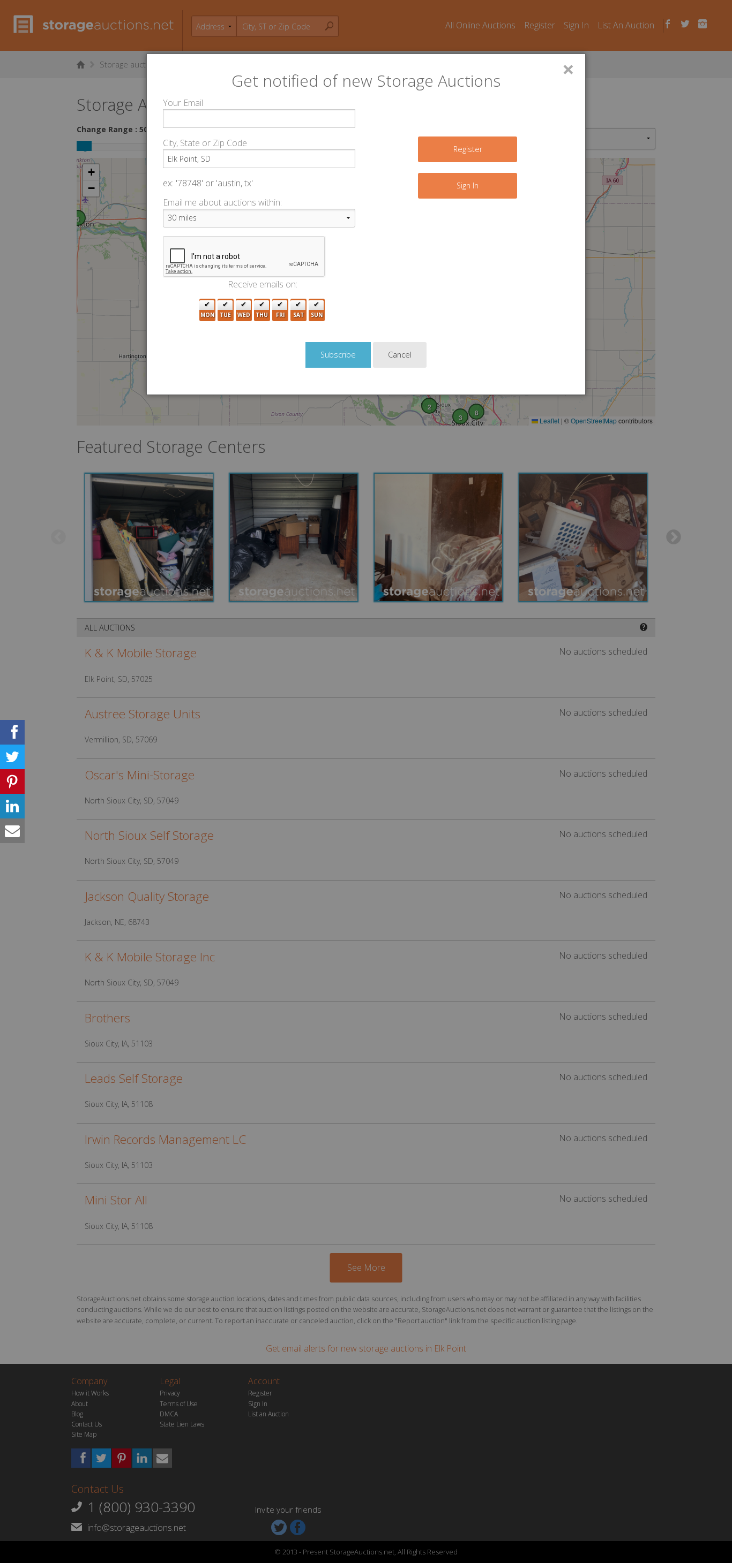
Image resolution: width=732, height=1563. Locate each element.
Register (467, 149)
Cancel (400, 355)
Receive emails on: (262, 284)
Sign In (468, 185)
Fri (280, 314)
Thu (262, 314)
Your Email (183, 103)
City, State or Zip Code (205, 143)
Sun (317, 314)
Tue (225, 314)
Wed (243, 314)
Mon (207, 314)
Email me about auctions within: (222, 202)
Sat (298, 314)
